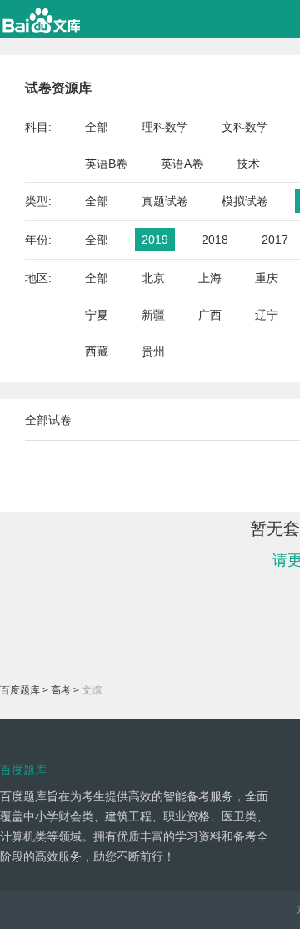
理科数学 (165, 127)
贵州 (153, 351)
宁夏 (96, 314)
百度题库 (20, 690)
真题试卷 (165, 201)
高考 (61, 690)
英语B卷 (106, 163)
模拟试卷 (245, 201)
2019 (155, 239)
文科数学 (245, 127)
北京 (153, 278)
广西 (210, 314)
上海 (210, 278)
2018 (215, 239)
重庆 (266, 278)
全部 (96, 127)
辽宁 (266, 314)
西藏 (96, 351)
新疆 (153, 314)
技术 (248, 163)
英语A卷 (182, 163)
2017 (275, 239)
